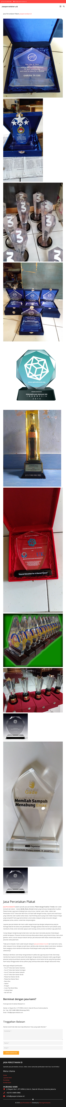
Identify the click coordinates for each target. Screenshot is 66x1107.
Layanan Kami (7, 1078)
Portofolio (6, 1080)
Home (5, 1075)
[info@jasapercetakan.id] (5, 1096)
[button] (60, 6)
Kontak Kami (7, 1082)
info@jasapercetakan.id (15, 1096)
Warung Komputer (44, 1103)
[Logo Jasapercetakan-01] (9, 6)
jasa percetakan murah (41, 944)
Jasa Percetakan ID (25, 1103)
